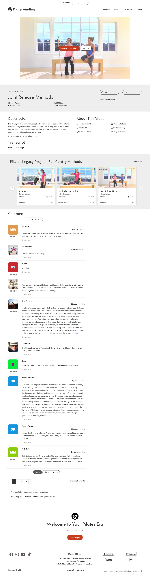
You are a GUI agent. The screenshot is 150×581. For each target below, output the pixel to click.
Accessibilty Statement (75, 570)
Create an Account (31, 496)
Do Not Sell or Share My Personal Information (75, 564)
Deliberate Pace (120, 124)
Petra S (24, 264)
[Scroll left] (12, 187)
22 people (74, 304)
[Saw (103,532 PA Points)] (13, 236)
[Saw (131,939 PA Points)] (13, 459)
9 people (75, 381)
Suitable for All (85, 124)
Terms (81, 558)
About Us (106, 9)
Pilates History (119, 128)
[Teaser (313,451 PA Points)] (13, 291)
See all (137, 161)
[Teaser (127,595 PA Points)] (13, 371)
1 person (74, 249)
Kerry (24, 361)
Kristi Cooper (27, 301)
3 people (75, 229)
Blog (79, 554)
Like (105, 92)
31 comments (61, 106)
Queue (128, 92)
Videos (116, 9)
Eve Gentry (12, 124)
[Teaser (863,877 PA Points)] (13, 311)
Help (72, 554)
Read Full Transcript (16, 147)
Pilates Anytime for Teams (74, 561)
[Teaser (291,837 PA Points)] (13, 274)
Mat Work (25, 226)
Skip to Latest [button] (33, 219)
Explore (88, 558)
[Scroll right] (141, 187)
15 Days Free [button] (79, 3)
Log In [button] (86, 48)
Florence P (26, 343)
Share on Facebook (107, 99)
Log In (139, 9)
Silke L (24, 280)
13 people (74, 429)
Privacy (75, 558)
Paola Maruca (27, 246)
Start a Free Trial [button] (68, 48)
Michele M (25, 449)
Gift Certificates (64, 558)
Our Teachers (128, 9)
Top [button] (38, 472)
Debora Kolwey (14, 106)
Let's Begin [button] (75, 537)
